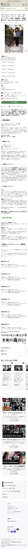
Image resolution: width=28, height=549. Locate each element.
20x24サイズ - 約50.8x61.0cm (8, 69)
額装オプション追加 (14, 82)
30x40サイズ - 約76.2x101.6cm (8, 72)
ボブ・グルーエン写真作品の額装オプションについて (14, 512)
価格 (2, 85)
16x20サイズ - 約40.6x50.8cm (8, 65)
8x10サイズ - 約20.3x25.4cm (8, 58)
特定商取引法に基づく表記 (13, 508)
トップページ (3, 12)
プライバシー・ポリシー (12, 509)
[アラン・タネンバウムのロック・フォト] (14, 404)
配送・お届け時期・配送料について (10, 98)
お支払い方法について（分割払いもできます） (13, 92)
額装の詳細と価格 (7, 217)
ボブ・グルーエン (4, 22)
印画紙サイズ (4, 56)
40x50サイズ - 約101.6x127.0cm (9, 76)
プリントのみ (5, 82)
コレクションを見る (14, 420)
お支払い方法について (12, 506)
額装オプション (4, 79)
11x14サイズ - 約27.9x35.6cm (8, 62)
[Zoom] (26, 50)
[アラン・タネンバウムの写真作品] (14, 457)
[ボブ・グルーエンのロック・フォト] (14, 431)
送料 (3, 89)
